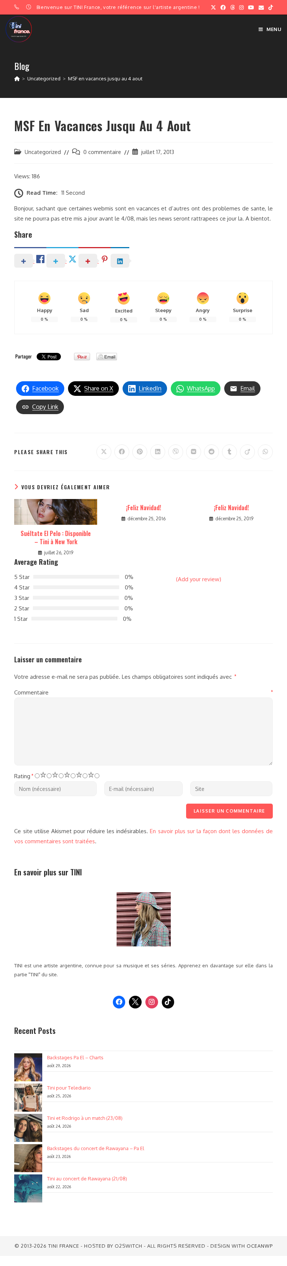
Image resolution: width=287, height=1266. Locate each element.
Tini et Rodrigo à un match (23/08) (85, 1118)
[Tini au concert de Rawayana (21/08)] (28, 1188)
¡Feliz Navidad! (143, 507)
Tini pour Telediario (69, 1088)
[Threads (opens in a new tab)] (232, 7)
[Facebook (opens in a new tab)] (223, 7)
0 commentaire (102, 151)
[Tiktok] (168, 1002)
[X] (135, 1002)
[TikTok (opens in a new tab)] (269, 7)
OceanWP (260, 1246)
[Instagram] (152, 1002)
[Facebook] (119, 1002)
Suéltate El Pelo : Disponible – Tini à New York (56, 537)
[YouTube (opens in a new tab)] (251, 7)
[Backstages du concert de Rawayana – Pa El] (28, 1158)
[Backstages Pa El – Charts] (28, 1067)
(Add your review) (198, 579)
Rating (23, 776)
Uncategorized (43, 151)
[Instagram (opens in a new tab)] (241, 7)
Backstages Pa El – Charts (75, 1057)
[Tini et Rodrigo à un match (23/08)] (28, 1128)
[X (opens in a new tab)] (213, 7)
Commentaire (143, 692)
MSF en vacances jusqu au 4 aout (105, 78)
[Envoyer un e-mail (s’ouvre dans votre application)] (261, 7)
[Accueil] (17, 78)
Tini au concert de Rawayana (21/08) (87, 1179)
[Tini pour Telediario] (28, 1098)
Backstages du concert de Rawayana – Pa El (95, 1148)
